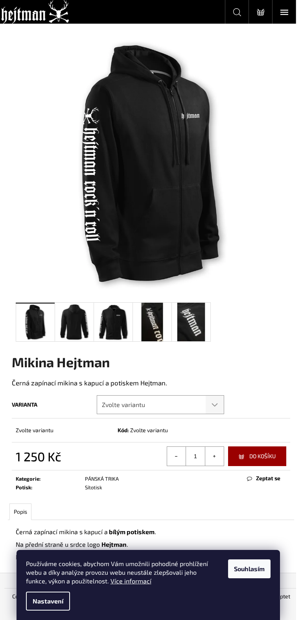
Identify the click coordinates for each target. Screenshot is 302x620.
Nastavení (48, 601)
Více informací (130, 581)
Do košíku (262, 456)
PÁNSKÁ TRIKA (102, 479)
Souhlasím (249, 568)
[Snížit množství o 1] (176, 456)
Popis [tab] (20, 511)
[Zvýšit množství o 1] (214, 456)
